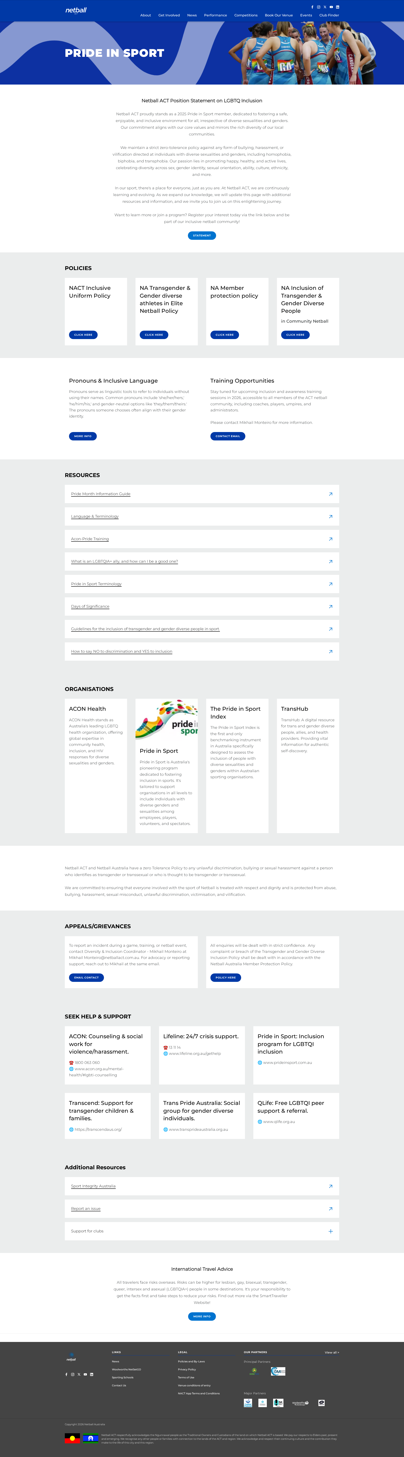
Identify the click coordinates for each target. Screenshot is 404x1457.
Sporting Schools (122, 1377)
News (115, 1361)
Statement (202, 235)
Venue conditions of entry (194, 1385)
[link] (202, 494)
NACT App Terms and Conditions (199, 1393)
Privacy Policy (187, 1369)
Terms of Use (186, 1377)
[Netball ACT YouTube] (331, 7)
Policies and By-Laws (191, 1361)
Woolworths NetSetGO (126, 1369)
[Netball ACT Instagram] (318, 7)
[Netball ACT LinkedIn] (337, 7)
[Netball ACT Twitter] (325, 7)
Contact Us (119, 1385)
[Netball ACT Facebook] (312, 7)
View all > (332, 1352)
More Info (202, 1316)
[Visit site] (257, 1374)
